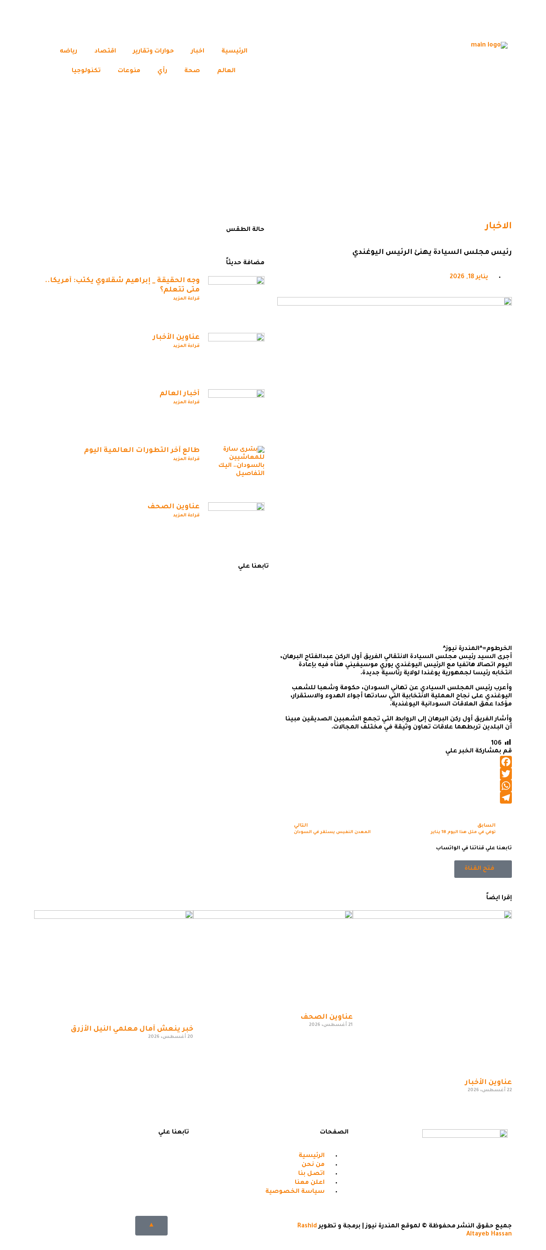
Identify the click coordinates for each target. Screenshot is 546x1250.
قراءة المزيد (186, 298)
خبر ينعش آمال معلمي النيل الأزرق (132, 1029)
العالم (226, 71)
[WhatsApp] (394, 786)
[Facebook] (497, 19)
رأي (162, 71)
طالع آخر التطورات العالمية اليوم (142, 451)
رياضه (68, 51)
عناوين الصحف (173, 507)
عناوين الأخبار (176, 337)
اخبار (197, 51)
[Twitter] (474, 19)
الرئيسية (234, 51)
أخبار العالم (180, 394)
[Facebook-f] (178, 1155)
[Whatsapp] (451, 19)
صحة (192, 71)
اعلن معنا (225, 681)
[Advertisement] (273, 153)
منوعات (129, 71)
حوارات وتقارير (153, 51)
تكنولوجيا (86, 71)
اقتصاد (105, 51)
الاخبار (498, 227)
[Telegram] (428, 19)
